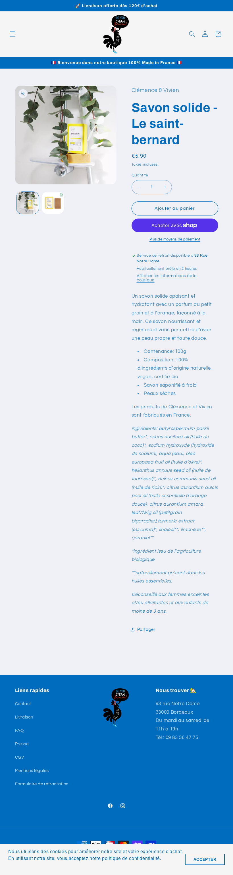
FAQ (19, 730)
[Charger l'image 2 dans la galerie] (53, 203)
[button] (12, 34)
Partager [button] (146, 629)
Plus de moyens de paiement (174, 239)
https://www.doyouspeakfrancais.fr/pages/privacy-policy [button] (69, 866)
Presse (22, 744)
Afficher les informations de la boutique (167, 278)
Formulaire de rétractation (41, 784)
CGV (19, 757)
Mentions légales (32, 771)
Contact (23, 704)
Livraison (24, 717)
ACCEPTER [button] (205, 859)
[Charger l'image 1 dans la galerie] (27, 203)
